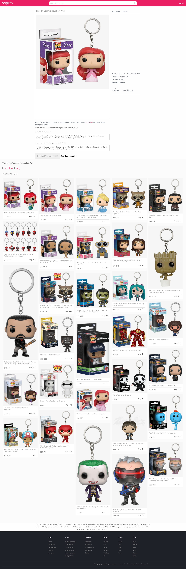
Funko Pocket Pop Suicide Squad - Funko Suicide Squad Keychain (92, 507)
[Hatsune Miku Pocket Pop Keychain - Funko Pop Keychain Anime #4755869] (129, 286)
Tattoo (135, 556)
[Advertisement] (70, 104)
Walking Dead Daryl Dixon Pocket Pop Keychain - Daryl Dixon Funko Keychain (129, 444)
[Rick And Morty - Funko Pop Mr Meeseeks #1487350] (165, 412)
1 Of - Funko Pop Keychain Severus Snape (162, 385)
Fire (119, 544)
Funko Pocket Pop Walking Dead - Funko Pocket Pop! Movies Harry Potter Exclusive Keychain (20, 363)
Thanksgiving (89, 547)
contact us (89, 122)
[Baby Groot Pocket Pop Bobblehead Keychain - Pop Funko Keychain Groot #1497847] (165, 257)
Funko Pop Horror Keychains (122, 395)
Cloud (120, 542)
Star (119, 550)
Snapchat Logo (70, 553)
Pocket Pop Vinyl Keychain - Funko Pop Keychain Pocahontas (56, 261)
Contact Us (130, 564)
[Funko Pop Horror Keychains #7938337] (129, 376)
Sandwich (51, 544)
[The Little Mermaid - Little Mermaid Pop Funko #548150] (93, 400)
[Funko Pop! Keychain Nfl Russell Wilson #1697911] (93, 349)
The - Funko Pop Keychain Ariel (50, 215)
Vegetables (52, 547)
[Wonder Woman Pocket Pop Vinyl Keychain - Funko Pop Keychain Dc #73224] (129, 240)
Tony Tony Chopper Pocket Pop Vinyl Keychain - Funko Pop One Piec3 (20, 450)
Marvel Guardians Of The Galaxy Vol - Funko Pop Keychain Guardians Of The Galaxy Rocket (56, 306)
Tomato (50, 550)
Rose (134, 547)
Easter (87, 553)
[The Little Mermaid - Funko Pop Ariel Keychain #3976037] (20, 194)
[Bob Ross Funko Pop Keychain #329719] (165, 319)
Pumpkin (51, 553)
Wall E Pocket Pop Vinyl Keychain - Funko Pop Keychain (91, 263)
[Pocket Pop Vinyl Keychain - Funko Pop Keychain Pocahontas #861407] (56, 241)
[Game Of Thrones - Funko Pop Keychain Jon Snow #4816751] (165, 196)
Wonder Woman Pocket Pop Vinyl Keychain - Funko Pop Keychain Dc (127, 261)
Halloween (88, 544)
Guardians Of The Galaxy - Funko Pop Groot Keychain (127, 212)
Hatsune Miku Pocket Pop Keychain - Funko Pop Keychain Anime (128, 304)
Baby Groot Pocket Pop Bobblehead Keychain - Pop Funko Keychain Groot (164, 291)
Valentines (88, 550)
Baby (105, 547)
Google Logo (69, 556)
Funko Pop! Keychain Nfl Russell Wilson (89, 379)
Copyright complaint (68, 156)
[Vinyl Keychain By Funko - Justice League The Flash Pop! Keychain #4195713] (56, 427)
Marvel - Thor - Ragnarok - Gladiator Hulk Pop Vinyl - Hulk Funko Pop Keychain (92, 311)
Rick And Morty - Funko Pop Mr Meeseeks (163, 433)
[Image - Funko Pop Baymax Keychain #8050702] (56, 381)
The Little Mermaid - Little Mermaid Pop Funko (92, 414)
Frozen (105, 542)
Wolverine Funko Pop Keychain (50, 355)
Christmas (88, 542)
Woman (105, 550)
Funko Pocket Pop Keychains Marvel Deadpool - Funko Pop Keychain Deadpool (19, 255)
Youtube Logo (69, 547)
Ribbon (135, 553)
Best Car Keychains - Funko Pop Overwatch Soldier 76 (127, 510)
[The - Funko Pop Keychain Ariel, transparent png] (72, 52)
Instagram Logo (70, 542)
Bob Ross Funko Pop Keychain (159, 339)
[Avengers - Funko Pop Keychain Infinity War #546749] (129, 331)
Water (134, 550)
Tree (119, 553)
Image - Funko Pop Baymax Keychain (52, 401)
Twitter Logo (69, 544)
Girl (104, 544)
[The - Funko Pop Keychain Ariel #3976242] (56, 196)
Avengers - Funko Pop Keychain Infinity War (127, 350)
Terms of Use (145, 564)
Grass (120, 547)
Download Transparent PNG (47, 156)
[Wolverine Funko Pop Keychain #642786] (56, 334)
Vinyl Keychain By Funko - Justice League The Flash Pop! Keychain (55, 447)
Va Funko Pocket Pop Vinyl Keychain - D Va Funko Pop (18, 408)
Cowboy (106, 553)
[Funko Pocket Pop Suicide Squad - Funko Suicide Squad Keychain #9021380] (93, 464)
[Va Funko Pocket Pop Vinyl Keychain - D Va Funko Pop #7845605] (20, 389)
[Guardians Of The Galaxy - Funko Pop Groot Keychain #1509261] (129, 194)
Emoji (134, 542)
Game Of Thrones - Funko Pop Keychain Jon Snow (163, 216)
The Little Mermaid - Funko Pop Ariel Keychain (19, 212)
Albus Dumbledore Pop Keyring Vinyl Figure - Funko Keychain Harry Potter (163, 479)
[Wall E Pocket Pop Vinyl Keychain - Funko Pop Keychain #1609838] (93, 243)
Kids (104, 556)
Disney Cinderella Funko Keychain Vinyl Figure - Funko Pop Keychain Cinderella (92, 216)
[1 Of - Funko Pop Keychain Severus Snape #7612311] (165, 366)
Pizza (50, 542)
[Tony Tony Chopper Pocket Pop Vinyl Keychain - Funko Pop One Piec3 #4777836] (20, 433)
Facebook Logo (70, 550)
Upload (181, 3)
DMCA (137, 564)
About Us (122, 564)
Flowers (135, 544)
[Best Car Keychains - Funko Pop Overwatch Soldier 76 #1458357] (129, 481)
